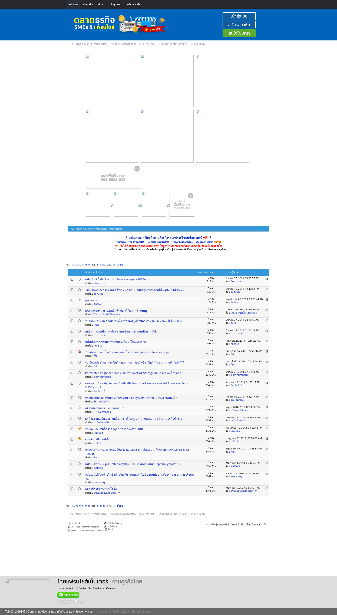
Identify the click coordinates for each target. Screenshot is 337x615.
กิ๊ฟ (95, 356)
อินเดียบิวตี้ (99, 391)
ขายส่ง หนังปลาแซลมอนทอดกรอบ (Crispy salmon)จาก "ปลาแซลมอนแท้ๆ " (132, 398)
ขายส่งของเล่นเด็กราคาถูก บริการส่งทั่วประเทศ (114, 429)
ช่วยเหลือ (88, 4)
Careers (110, 588)
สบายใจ (98, 345)
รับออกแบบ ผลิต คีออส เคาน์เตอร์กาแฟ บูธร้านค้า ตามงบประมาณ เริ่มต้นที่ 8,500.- (135, 321)
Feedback (98, 588)
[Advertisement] (166, 556)
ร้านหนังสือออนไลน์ (182, 242)
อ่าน (209, 272)
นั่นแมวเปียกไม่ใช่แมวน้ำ (107, 314)
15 (86, 264)
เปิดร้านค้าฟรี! (136, 242)
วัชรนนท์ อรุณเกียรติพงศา (107, 492)
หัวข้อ (88, 272)
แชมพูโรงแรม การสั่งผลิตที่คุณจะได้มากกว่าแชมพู (116, 310)
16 (89, 264)
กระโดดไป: (211, 524)
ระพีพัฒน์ (98, 467)
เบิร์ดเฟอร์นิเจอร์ (102, 412)
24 (114, 264)
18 (96, 264)
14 (83, 264)
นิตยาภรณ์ (99, 283)
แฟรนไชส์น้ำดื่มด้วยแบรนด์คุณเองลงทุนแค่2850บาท (117, 279)
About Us (71, 588)
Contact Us (85, 588)
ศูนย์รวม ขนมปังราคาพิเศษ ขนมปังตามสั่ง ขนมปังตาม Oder (122, 331)
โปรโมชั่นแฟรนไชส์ (158, 242)
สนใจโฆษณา (239, 33)
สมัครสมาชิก (133, 4)
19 (99, 264)
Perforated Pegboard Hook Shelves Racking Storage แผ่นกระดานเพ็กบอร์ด (133, 373)
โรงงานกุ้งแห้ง (101, 401)
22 (108, 264)
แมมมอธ (98, 432)
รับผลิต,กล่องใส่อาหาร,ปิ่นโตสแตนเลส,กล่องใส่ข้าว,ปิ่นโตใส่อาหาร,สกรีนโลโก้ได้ (134, 362)
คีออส (97, 324)
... (74, 264)
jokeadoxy (99, 482)
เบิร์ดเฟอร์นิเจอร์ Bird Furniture (104, 408)
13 (80, 264)
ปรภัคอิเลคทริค (101, 422)
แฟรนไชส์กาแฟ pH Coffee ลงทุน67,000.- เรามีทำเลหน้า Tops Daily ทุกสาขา (132, 464)
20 (102, 264)
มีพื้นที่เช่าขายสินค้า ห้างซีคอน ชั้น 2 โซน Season (115, 342)
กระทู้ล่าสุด (233, 272)
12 (77, 264)
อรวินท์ (97, 443)
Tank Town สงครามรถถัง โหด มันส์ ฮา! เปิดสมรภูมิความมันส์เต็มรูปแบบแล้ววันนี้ (134, 290)
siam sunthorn (102, 376)
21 (105, 264)
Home (61, 588)
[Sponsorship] (113, 178)
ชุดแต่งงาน (92, 300)
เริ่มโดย (99, 272)
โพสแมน (98, 293)
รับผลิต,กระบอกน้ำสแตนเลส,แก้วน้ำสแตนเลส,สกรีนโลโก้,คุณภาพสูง (127, 352)
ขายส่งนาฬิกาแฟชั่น (97, 439)
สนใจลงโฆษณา (205, 242)
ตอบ (200, 272)
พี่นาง (97, 457)
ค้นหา (101, 4)
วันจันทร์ (98, 304)
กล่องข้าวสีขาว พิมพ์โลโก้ (101, 489)
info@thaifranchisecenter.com (75, 611)
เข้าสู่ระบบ (115, 4)
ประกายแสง (100, 335)
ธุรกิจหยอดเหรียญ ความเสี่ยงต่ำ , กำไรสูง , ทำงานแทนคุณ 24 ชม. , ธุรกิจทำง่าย (133, 419)
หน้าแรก (73, 4)
